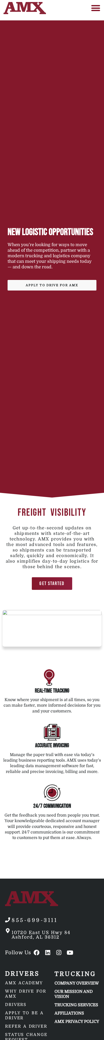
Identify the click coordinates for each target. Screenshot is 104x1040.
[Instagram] (59, 953)
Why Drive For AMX (25, 994)
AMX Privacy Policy (77, 1021)
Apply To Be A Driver (24, 1015)
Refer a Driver (26, 1026)
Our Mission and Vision (74, 994)
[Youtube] (70, 953)
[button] (96, 8)
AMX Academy (24, 983)
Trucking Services (76, 1005)
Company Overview (77, 983)
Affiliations (69, 1013)
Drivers (16, 1004)
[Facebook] (36, 953)
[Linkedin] (47, 953)
